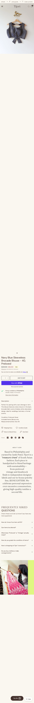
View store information (11, 395)
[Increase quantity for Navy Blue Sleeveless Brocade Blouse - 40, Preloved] (7, 378)
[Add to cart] (21, 378)
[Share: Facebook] (8, 437)
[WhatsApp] (19, 437)
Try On (15, 698)
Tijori (17, 6)
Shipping (3, 369)
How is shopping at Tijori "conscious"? (13, 545)
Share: (3, 437)
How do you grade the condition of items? (15, 540)
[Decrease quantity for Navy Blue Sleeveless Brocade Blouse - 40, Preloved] (2, 378)
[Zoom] (17, 28)
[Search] (28, 6)
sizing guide (12, 1)
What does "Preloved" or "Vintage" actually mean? (15, 534)
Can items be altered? (8, 527)
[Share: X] (12, 437)
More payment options (17, 386)
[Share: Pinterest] (15, 437)
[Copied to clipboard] (23, 437)
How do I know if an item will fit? (11, 522)
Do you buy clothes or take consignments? (10, 552)
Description (5, 401)
